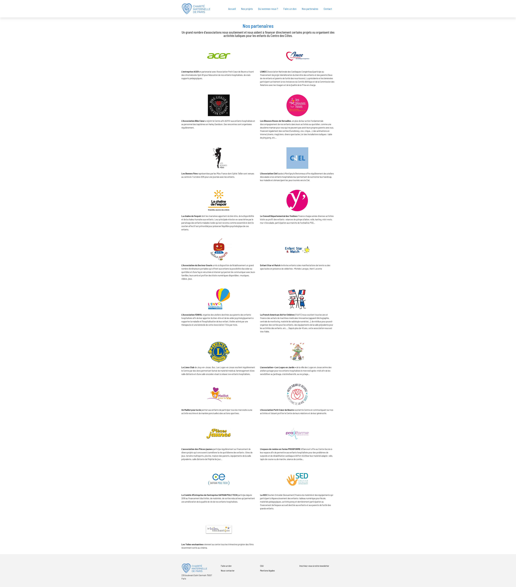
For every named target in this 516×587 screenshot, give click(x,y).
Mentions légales (267, 570)
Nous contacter (227, 570)
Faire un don (226, 565)
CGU (262, 565)
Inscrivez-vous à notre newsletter (314, 565)
